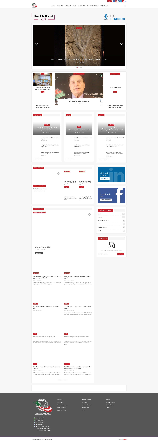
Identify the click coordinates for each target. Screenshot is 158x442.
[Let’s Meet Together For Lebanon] (79, 89)
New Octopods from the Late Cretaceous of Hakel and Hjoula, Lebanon (78, 59)
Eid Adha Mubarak (115, 87)
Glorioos (124, 439)
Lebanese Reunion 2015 (39, 188)
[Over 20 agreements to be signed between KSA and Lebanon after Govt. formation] (78, 357)
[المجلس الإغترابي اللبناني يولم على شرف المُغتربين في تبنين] (85, 190)
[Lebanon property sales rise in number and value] (42, 79)
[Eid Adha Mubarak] (115, 79)
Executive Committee (62, 405)
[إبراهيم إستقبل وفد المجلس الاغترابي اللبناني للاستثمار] (36, 139)
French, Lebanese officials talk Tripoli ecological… (115, 106)
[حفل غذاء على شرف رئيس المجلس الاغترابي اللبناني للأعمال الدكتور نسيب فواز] (111, 126)
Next (121, 44)
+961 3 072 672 (40, 422)
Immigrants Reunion (111, 402)
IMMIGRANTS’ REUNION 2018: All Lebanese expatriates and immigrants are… (114, 154)
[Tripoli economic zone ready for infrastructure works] (42, 97)
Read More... (39, 253)
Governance (60, 402)
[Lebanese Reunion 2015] (47, 179)
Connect (68, 5)
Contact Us (104, 5)
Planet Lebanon (109, 405)
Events (66, 187)
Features (67, 363)
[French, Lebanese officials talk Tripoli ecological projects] (115, 97)
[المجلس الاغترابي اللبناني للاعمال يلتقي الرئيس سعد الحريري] (46, 126)
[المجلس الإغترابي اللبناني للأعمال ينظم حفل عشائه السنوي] (36, 146)
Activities (81, 5)
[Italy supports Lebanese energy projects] (47, 327)
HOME (53, 5)
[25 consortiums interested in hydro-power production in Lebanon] (69, 154)
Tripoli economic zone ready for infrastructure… (42, 106)
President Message (115, 74)
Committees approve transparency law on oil (76, 336)
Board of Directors (61, 407)
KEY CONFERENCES (93, 5)
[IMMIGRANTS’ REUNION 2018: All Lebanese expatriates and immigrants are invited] (101, 154)
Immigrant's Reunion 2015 (40, 185)
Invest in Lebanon (86, 407)
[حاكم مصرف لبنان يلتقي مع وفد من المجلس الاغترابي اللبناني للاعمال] (36, 154)
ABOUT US (60, 5)
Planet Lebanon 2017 (79, 74)
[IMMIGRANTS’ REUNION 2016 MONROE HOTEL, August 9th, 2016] (101, 146)
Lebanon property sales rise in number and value (42, 88)
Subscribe (120, 254)
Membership (85, 402)
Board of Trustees (61, 410)
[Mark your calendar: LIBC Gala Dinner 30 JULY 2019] (101, 139)
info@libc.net (39, 424)
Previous (36, 44)
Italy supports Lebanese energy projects (79, 129)
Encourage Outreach (87, 405)
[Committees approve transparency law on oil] (69, 139)
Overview (59, 399)
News (74, 5)
